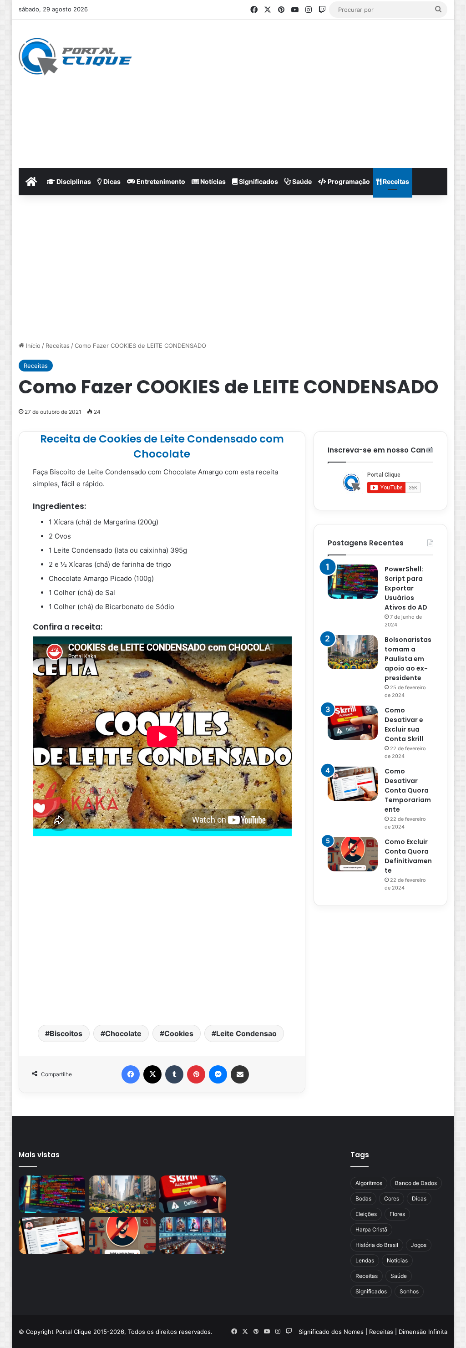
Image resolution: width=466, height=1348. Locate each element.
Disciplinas (73, 181)
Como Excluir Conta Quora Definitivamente (408, 856)
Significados (258, 181)
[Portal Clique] (75, 57)
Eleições (366, 1214)
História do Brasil (376, 1244)
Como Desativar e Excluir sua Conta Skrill (404, 724)
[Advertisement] (316, 92)
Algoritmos (368, 1183)
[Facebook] (131, 1074)
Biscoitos (66, 1033)
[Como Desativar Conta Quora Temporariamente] (353, 784)
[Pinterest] (196, 1074)
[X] (152, 1074)
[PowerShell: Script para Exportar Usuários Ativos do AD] (353, 582)
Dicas (111, 181)
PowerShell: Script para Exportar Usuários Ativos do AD (406, 588)
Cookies (178, 1033)
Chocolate (123, 1033)
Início (32, 345)
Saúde (301, 181)
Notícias (212, 181)
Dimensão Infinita (423, 1331)
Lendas (364, 1260)
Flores (397, 1214)
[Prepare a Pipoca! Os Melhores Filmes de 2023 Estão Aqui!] (192, 1236)
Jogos (418, 1244)
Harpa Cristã (371, 1229)
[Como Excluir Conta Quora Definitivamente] (353, 854)
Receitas (395, 181)
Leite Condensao (246, 1033)
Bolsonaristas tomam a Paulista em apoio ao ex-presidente (408, 658)
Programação (348, 181)
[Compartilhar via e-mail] (240, 1074)
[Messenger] (218, 1074)
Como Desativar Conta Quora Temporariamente (408, 790)
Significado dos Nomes (331, 1331)
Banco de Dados (416, 1183)
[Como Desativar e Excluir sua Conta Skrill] (353, 723)
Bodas (363, 1198)
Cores (391, 1198)
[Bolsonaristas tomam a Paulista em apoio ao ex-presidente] (353, 652)
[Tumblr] (174, 1074)
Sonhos (409, 1291)
